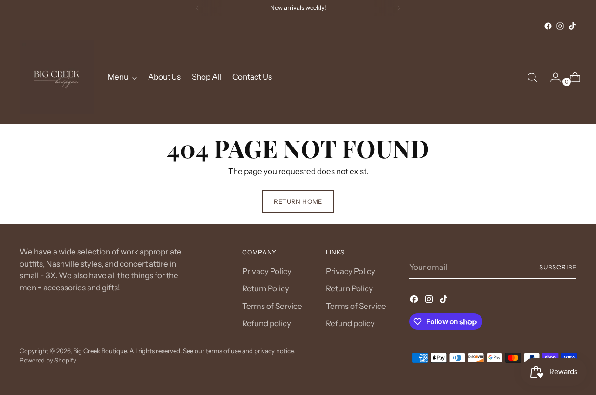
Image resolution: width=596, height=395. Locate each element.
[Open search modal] (532, 77)
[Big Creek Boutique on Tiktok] (572, 26)
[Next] (399, 8)
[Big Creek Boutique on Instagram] (560, 26)
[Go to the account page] (551, 77)
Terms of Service (272, 306)
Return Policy (265, 288)
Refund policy (266, 323)
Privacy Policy (266, 271)
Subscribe (557, 267)
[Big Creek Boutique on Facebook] (548, 26)
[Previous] (197, 8)
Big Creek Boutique (100, 351)
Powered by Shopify (48, 360)
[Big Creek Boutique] (57, 77)
